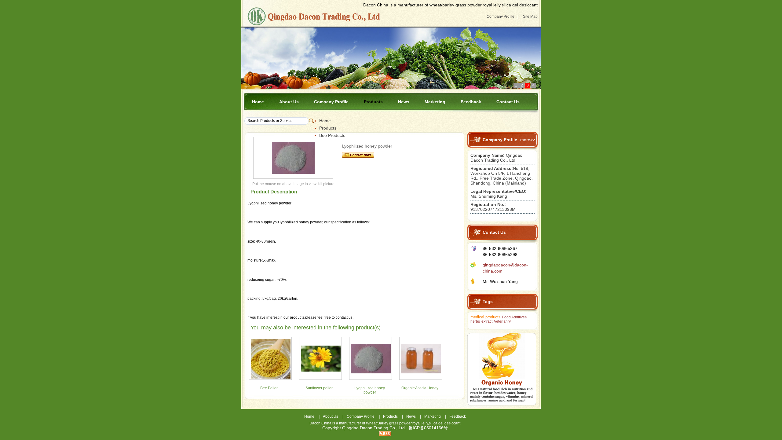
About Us (289, 101)
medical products (485, 317)
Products (373, 101)
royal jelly (420, 423)
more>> (527, 139)
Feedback (471, 101)
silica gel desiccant (444, 423)
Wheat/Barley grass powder (388, 423)
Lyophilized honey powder (369, 390)
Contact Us (508, 101)
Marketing (435, 101)
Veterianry (502, 321)
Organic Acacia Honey (419, 388)
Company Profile (500, 16)
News (403, 101)
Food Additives (514, 317)
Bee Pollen (269, 388)
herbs (475, 321)
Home (258, 101)
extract (486, 321)
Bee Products (332, 135)
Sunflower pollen (319, 388)
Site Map (530, 16)
